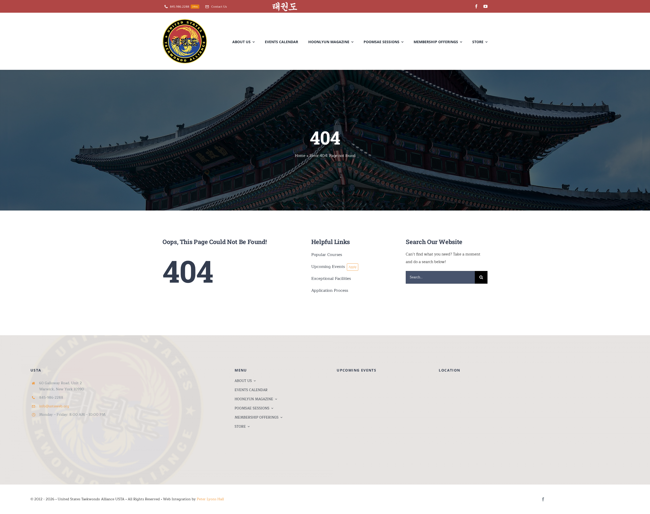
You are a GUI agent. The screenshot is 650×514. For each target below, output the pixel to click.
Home (300, 156)
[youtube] (485, 6)
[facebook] (476, 6)
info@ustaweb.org (54, 406)
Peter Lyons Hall (210, 499)
